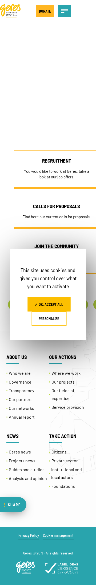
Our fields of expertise (62, 394)
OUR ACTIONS (62, 357)
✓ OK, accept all (49, 304)
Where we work (66, 373)
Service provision (67, 407)
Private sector (64, 460)
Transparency (21, 390)
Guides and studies (27, 469)
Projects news (22, 460)
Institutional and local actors (66, 473)
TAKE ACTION (62, 436)
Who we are (20, 373)
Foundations (63, 486)
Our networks (21, 408)
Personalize (49, 318)
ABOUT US (16, 357)
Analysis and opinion (28, 478)
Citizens (59, 451)
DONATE (45, 11)
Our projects (63, 381)
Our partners (21, 399)
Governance (20, 381)
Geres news (20, 451)
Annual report (22, 416)
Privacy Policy (28, 535)
